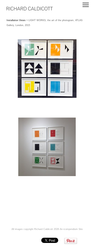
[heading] (30, 9)
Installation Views (16, 20)
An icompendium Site (71, 229)
